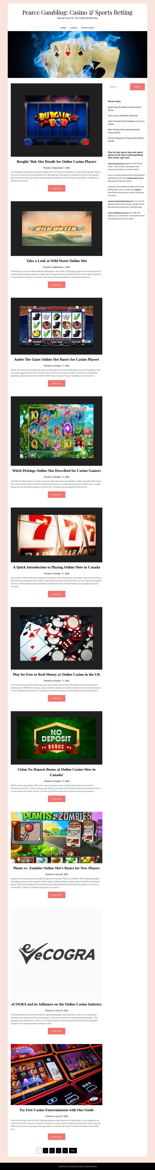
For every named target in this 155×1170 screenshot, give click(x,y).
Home (63, 27)
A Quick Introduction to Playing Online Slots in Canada (56, 567)
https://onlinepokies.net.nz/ (118, 212)
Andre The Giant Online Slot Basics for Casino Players (56, 359)
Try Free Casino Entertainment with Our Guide (56, 1110)
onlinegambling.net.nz (134, 178)
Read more (56, 188)
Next (73, 1150)
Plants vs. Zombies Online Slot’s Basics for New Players (56, 868)
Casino (73, 27)
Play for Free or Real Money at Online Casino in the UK (56, 674)
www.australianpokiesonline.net (120, 201)
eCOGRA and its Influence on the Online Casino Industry (56, 1004)
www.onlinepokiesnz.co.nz (118, 163)
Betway (138, 189)
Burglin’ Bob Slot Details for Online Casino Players (56, 161)
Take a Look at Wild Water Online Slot (56, 261)
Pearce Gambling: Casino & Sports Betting (77, 12)
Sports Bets (88, 27)
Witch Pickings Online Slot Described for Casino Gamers (56, 471)
